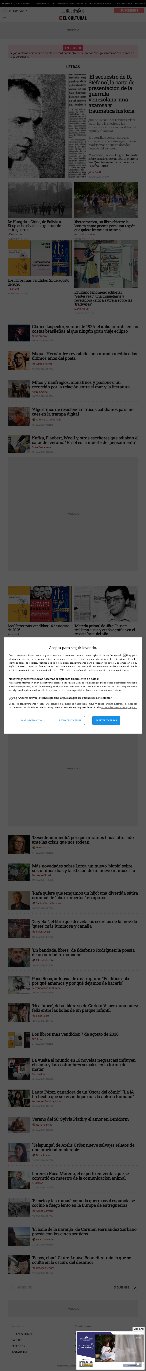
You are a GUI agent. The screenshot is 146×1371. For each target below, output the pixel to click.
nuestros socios (55, 655)
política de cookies (98, 670)
